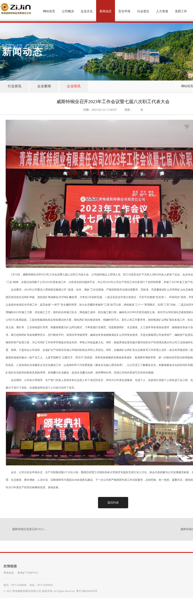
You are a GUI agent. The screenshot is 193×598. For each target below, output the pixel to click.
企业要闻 (44, 86)
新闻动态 (106, 11)
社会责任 (143, 11)
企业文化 (87, 11)
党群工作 (181, 11)
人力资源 (162, 11)
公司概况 (68, 11)
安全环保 (124, 11)
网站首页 (49, 11)
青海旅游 (8, 572)
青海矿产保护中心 (27, 572)
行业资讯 (14, 86)
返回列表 (113, 502)
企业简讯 (73, 86)
